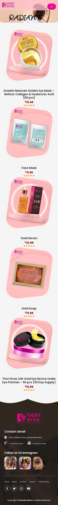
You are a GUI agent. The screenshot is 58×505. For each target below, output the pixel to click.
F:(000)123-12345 (39, 444)
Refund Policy (44, 482)
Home (7, 482)
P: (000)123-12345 (16, 444)
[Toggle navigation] (51, 7)
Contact (32, 482)
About (14, 482)
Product (23, 482)
